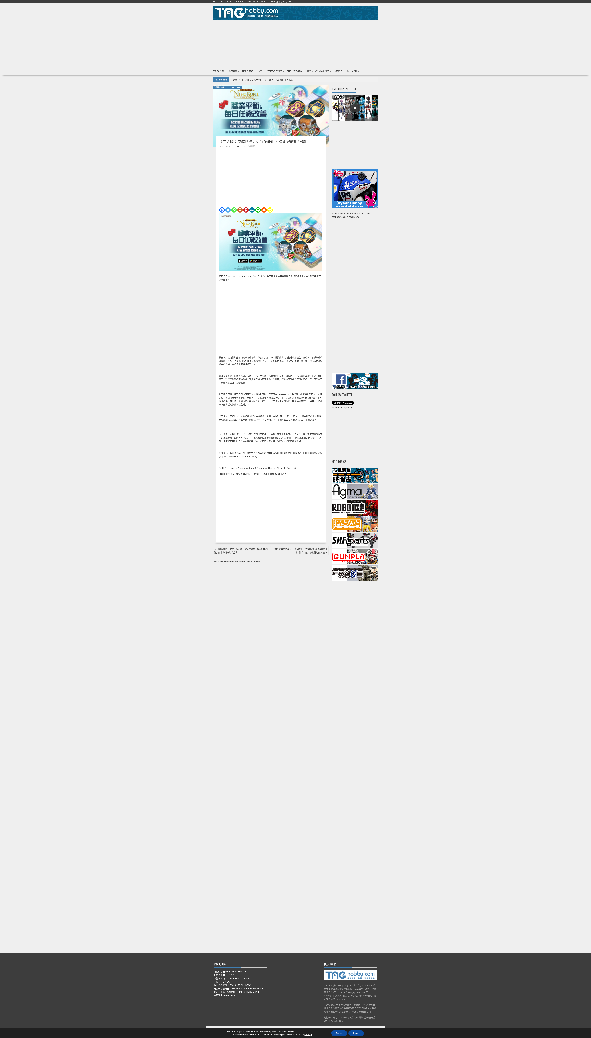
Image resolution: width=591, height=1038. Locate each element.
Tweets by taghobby (342, 407)
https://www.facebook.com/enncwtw (238, 456)
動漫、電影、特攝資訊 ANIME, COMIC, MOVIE (236, 991)
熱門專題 (233, 71)
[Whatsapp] (234, 210)
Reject (356, 1033)
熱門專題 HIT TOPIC (224, 975)
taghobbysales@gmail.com (345, 216)
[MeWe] (252, 210)
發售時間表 (218, 71)
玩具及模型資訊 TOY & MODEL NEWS (232, 985)
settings (308, 1034)
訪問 (260, 71)
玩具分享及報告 (294, 71)
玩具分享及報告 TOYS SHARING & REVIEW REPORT (239, 988)
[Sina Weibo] (270, 210)
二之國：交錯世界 (247, 146)
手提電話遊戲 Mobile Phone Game (227, 87)
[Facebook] (222, 210)
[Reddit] (264, 210)
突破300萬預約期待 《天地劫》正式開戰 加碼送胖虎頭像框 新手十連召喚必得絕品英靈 (300, 551)
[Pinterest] (246, 210)
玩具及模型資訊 (274, 71)
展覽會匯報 (247, 71)
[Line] (258, 210)
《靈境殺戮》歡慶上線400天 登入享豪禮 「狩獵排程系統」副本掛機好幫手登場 (241, 551)
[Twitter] (228, 210)
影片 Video (352, 71)
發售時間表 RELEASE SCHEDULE (230, 971)
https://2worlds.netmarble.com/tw (284, 452)
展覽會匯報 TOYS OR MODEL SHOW (232, 978)
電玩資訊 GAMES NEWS (225, 995)
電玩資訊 (338, 71)
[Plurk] (240, 210)
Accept (339, 1033)
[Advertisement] (295, 43)
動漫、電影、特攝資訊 (318, 71)
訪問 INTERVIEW (222, 981)
